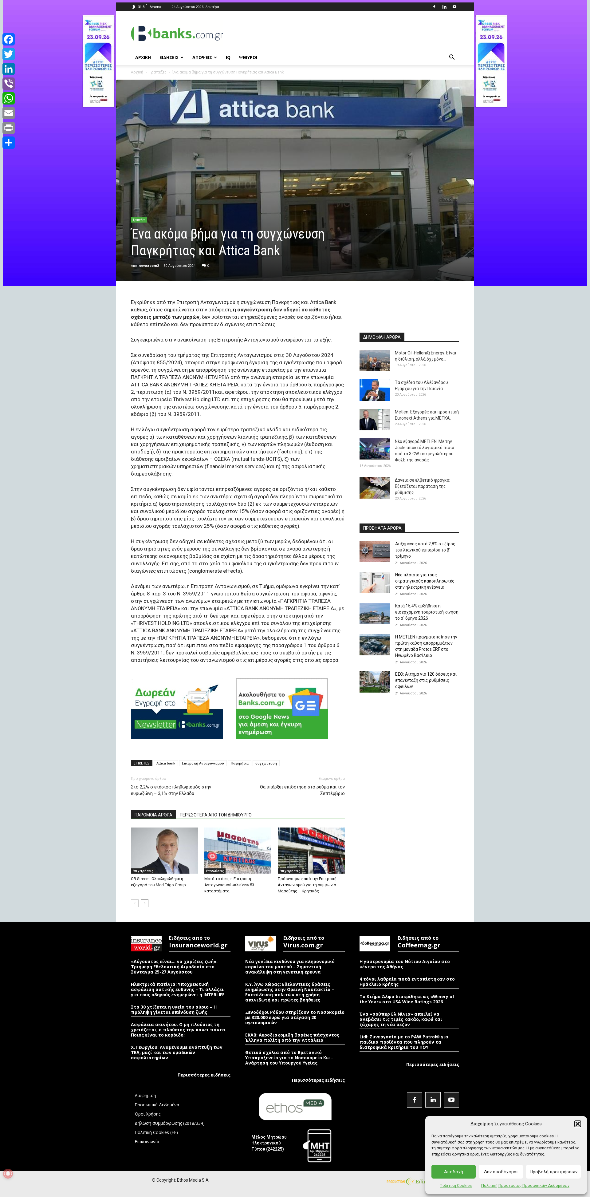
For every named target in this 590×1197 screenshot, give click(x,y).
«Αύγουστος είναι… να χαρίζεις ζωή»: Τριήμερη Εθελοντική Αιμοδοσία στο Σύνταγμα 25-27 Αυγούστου (174, 966)
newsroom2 (149, 265)
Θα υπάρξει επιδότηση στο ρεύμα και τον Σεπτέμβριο (302, 790)
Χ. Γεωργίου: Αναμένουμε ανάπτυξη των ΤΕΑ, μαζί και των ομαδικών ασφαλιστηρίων (176, 1052)
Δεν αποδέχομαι (501, 1172)
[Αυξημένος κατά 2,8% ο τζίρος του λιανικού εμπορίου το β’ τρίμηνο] (375, 551)
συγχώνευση (266, 763)
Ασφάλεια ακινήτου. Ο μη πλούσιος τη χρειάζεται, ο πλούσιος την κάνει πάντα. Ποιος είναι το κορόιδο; (178, 1029)
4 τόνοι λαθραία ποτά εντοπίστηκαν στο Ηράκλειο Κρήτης (407, 981)
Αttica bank (165, 763)
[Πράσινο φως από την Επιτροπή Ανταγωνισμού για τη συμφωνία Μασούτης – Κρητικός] (311, 851)
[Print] (8, 127)
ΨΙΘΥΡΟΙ (248, 57)
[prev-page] (135, 903)
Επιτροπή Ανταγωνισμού (203, 763)
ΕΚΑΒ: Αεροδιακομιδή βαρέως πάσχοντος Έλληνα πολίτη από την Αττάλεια (292, 1037)
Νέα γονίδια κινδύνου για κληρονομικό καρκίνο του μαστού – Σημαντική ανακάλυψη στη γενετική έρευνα (290, 966)
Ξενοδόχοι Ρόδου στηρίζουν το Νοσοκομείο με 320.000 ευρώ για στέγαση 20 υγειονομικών (294, 1017)
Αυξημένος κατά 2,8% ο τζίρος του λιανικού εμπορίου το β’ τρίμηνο (425, 550)
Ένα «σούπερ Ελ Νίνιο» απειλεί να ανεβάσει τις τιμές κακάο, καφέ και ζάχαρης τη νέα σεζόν (401, 1019)
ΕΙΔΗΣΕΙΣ (169, 57)
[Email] (8, 113)
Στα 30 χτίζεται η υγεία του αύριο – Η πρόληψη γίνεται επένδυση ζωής (174, 1009)
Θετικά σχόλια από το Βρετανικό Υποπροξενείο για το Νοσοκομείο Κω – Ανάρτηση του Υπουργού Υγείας (289, 1057)
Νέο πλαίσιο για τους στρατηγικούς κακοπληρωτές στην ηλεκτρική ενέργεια (424, 581)
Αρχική (137, 72)
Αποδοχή (453, 1172)
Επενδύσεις (215, 871)
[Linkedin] (444, 6)
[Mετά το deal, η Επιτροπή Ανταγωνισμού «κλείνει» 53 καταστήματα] (237, 851)
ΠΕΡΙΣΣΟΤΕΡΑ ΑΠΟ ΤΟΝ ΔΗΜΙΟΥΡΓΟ (216, 814)
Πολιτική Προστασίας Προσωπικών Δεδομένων (525, 1185)
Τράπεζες (157, 72)
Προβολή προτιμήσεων (553, 1172)
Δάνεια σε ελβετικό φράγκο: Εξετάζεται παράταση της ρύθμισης (422, 486)
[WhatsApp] (8, 98)
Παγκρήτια (240, 763)
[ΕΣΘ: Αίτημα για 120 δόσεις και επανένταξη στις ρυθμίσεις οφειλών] (375, 682)
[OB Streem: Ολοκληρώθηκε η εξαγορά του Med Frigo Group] (164, 851)
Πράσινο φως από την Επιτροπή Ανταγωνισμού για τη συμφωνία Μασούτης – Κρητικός (307, 884)
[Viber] (8, 83)
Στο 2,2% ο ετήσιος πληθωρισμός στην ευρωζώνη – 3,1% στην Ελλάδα (171, 790)
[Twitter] (8, 54)
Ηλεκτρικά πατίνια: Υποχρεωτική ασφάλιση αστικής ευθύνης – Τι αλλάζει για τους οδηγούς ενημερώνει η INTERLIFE (178, 989)
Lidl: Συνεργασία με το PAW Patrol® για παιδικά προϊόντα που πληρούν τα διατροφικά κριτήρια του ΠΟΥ (404, 1042)
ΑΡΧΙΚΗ (143, 57)
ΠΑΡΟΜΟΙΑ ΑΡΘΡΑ (153, 814)
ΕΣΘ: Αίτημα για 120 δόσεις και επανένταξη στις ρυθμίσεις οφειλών (426, 680)
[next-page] (144, 903)
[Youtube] (454, 6)
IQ (228, 57)
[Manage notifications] (8, 1174)
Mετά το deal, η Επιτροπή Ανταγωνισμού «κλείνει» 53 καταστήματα (229, 884)
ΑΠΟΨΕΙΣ (202, 57)
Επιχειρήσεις (143, 871)
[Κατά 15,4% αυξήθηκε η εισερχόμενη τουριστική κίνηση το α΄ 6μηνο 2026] (375, 613)
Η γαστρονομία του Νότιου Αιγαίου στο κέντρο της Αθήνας (405, 964)
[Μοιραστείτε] (8, 142)
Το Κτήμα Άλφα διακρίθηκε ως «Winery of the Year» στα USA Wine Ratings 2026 (407, 999)
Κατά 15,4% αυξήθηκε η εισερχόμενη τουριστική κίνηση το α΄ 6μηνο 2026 (426, 612)
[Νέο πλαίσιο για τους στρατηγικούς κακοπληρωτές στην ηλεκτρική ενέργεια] (375, 582)
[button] (578, 1124)
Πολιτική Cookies (456, 1185)
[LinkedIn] (8, 68)
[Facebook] (434, 6)
